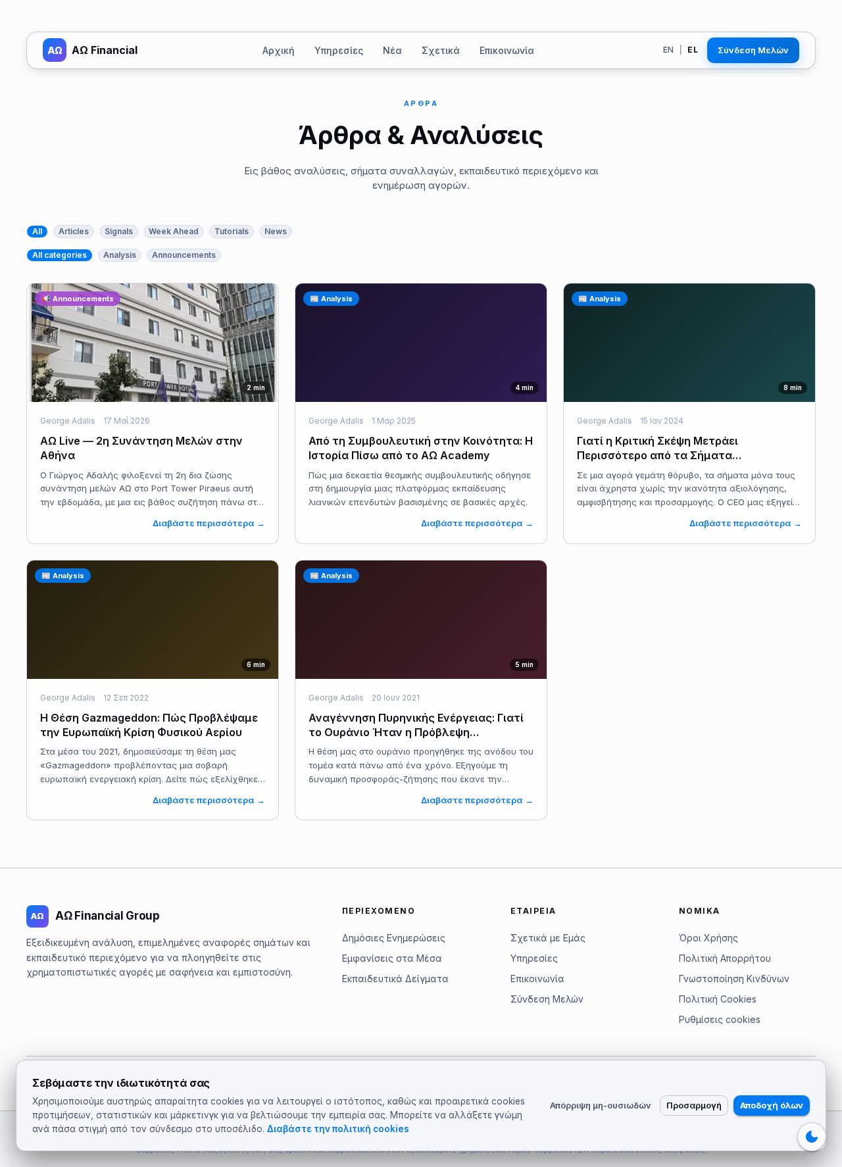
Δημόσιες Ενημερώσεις (393, 937)
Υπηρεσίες (338, 50)
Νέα (392, 50)
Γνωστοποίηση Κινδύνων (734, 978)
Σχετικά (441, 50)
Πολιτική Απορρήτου (725, 958)
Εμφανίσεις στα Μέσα (392, 958)
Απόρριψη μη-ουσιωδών (600, 1105)
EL (692, 50)
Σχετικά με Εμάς (547, 937)
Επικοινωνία (507, 50)
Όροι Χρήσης (708, 937)
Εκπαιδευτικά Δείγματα (395, 978)
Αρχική (278, 50)
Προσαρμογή (694, 1105)
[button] (37, 231)
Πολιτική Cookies (717, 999)
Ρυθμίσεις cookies (719, 1019)
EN (668, 50)
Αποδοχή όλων (771, 1105)
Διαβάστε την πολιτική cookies (338, 1129)
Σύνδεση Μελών (753, 50)
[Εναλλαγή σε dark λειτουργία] (811, 1136)
